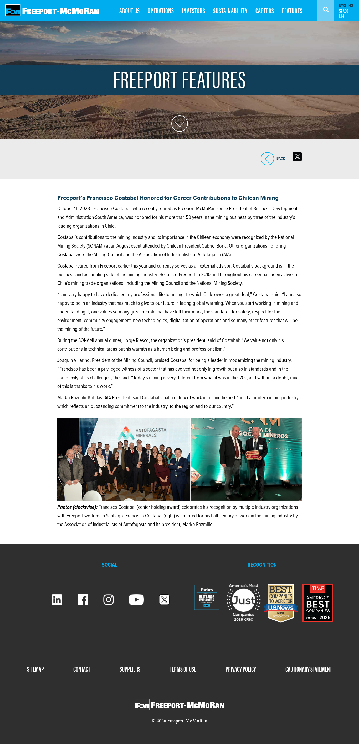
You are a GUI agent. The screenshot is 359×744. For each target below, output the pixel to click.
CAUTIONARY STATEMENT (308, 669)
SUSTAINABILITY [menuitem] (230, 10)
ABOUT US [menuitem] (129, 10)
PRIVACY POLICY (240, 669)
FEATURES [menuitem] (292, 10)
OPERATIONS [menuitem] (161, 10)
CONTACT (81, 669)
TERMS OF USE (183, 669)
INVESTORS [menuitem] (193, 10)
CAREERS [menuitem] (264, 10)
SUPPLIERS (130, 669)
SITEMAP (35, 669)
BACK (267, 165)
